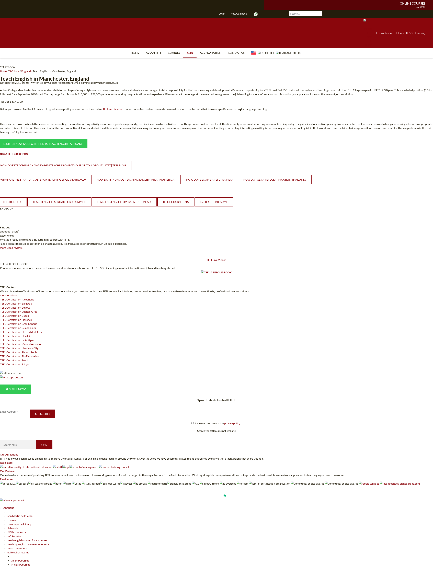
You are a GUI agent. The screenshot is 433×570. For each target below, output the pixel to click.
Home (135, 52)
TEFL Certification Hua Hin (15, 336)
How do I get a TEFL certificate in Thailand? (274, 179)
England (26, 71)
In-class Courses (20, 564)
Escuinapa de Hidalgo (19, 524)
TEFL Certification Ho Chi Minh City (21, 331)
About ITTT (153, 52)
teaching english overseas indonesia (124, 201)
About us (8, 507)
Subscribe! (42, 413)
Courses (174, 52)
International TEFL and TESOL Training (400, 33)
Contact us (236, 52)
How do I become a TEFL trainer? (209, 179)
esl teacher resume (214, 201)
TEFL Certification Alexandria (17, 299)
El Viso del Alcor (16, 532)
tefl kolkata (14, 536)
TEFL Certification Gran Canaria (18, 323)
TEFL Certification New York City (19, 348)
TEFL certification (113, 109)
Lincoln (11, 519)
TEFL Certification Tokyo (14, 364)
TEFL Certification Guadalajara (18, 327)
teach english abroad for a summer (59, 201)
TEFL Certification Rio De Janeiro (19, 356)
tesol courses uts (176, 201)
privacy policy (232, 423)
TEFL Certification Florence (16, 319)
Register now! (15, 389)
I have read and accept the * (218, 423)
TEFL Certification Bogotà (15, 307)
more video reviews (11, 247)
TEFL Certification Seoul (14, 360)
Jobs (190, 52)
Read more (6, 462)
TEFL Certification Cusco (14, 315)
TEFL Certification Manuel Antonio (20, 344)
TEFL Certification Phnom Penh (18, 352)
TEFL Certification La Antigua (17, 340)
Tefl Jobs (14, 71)
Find (44, 444)
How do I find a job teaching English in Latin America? (136, 179)
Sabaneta (12, 528)
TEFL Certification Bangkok (16, 303)
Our (9, 454)
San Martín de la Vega (19, 515)
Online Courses (412, 3)
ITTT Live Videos (216, 259)
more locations (8, 295)
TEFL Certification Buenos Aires (18, 311)
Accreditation (210, 52)
